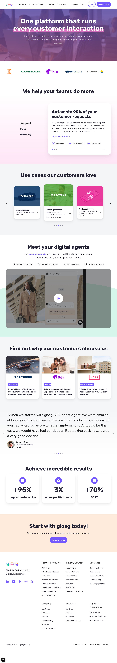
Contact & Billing (49, 628)
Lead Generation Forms (52, 587)
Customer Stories (36, 4)
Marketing (56, 149)
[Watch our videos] (13, 581)
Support (52, 149)
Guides (68, 613)
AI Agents (46, 568)
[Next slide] (110, 203)
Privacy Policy (95, 645)
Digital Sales (94, 572)
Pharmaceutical (72, 579)
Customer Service (96, 568)
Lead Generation (96, 576)
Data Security (47, 620)
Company (46, 603)
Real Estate (70, 587)
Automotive (71, 568)
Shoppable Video (49, 595)
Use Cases (94, 562)
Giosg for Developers (98, 616)
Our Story (46, 609)
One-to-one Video (49, 591)
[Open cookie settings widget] (3, 660)
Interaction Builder (50, 579)
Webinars (70, 616)
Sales (54, 149)
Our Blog (69, 609)
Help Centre (94, 612)
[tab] (54, 225)
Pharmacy (70, 583)
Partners (45, 613)
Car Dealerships (72, 572)
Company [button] (74, 4)
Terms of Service (79, 645)
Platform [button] (22, 4)
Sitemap (106, 645)
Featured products (51, 562)
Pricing (51, 4)
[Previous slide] (7, 203)
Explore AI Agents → (61, 136)
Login (92, 4)
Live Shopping (95, 579)
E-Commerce (71, 576)
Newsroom (46, 624)
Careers (45, 616)
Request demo (103, 4)
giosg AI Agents (37, 254)
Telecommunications (74, 591)
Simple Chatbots (49, 583)
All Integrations (96, 620)
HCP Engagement (97, 583)
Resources (71, 603)
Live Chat (46, 576)
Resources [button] (61, 4)
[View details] (7, 581)
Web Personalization (50, 572)
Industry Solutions (75, 562)
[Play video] (58, 298)
